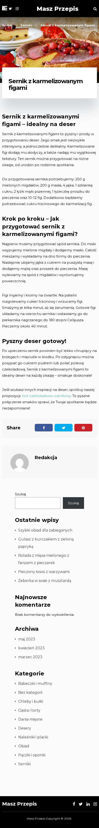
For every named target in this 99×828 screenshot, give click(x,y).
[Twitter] (10, 8)
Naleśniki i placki (33, 737)
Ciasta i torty (29, 710)
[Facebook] (74, 804)
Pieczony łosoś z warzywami (44, 572)
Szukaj (20, 494)
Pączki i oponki (31, 755)
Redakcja (46, 457)
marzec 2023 (30, 657)
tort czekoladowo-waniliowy (46, 396)
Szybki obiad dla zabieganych (45, 530)
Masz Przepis (57, 8)
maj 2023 (26, 639)
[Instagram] (17, 8)
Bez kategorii (30, 692)
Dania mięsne (30, 719)
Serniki (24, 764)
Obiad (23, 746)
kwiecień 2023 (31, 648)
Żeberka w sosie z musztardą (44, 581)
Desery (24, 728)
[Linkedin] (88, 804)
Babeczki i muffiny (35, 683)
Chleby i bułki (30, 701)
